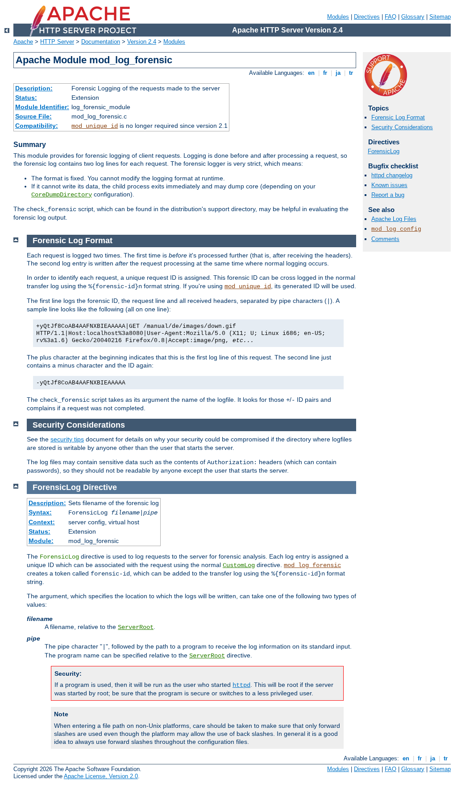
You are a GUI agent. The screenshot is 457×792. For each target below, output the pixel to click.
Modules (338, 16)
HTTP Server (57, 41)
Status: (26, 97)
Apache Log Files (393, 219)
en (311, 72)
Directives (367, 16)
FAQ (390, 16)
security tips (67, 439)
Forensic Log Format (398, 117)
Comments (385, 239)
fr (325, 72)
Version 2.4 (141, 41)
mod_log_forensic (312, 565)
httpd (241, 685)
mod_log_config (396, 229)
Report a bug (387, 195)
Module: (41, 540)
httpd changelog (391, 175)
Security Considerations (402, 127)
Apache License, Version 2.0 (101, 776)
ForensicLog (383, 151)
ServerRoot (136, 627)
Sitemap (440, 16)
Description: (34, 88)
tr (351, 72)
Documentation (100, 41)
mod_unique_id (94, 126)
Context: (42, 522)
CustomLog (239, 565)
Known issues (389, 185)
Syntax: (40, 512)
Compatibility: (36, 125)
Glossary (412, 16)
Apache (23, 41)
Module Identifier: (42, 106)
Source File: (33, 116)
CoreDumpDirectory (61, 194)
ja (338, 72)
